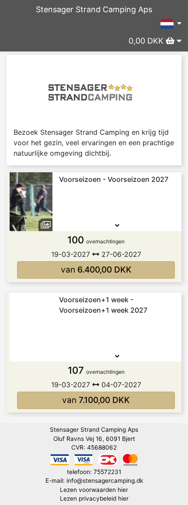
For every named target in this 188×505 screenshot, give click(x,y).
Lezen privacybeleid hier (94, 498)
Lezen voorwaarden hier (94, 489)
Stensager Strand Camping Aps (94, 9)
